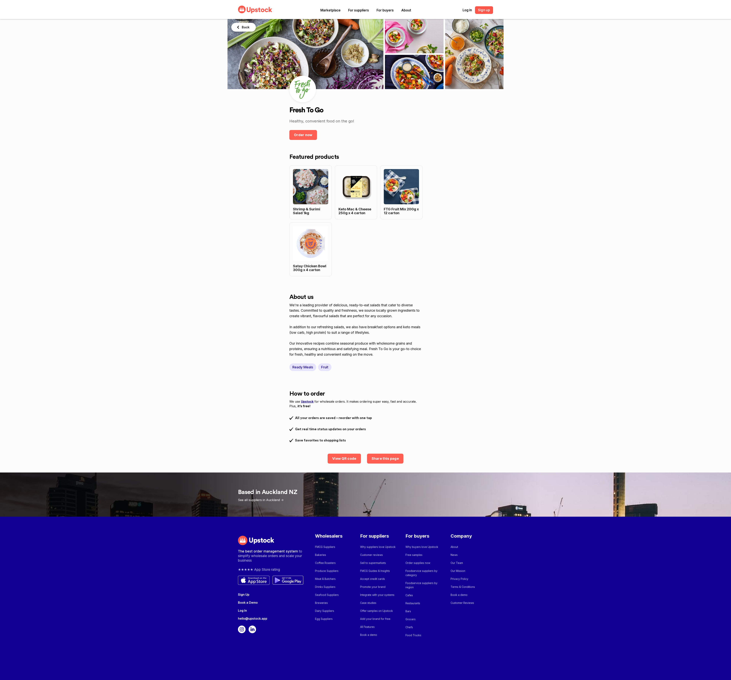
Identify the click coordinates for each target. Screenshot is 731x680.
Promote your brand (372, 586)
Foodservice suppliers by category (421, 573)
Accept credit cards (372, 578)
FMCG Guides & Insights (375, 570)
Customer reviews (371, 554)
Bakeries (320, 554)
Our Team (457, 562)
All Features (367, 626)
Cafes (409, 595)
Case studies (368, 602)
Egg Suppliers (324, 618)
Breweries (321, 602)
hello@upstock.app (252, 618)
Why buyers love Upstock (421, 546)
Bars (408, 611)
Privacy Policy (459, 578)
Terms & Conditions (463, 586)
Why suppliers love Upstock (378, 546)
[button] (330, 10)
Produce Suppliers (326, 570)
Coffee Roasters (325, 562)
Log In (242, 610)
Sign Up (243, 594)
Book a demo (368, 634)
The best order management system (268, 551)
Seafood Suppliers (327, 594)
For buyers (385, 10)
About (406, 10)
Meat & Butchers (325, 578)
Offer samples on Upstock (376, 610)
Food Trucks (413, 635)
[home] (255, 9)
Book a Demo (248, 602)
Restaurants (412, 603)
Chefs (409, 627)
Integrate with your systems (377, 594)
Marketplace (330, 10)
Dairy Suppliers (324, 610)
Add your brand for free (375, 618)
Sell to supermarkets (373, 562)
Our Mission (458, 570)
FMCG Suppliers (325, 546)
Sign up (484, 10)
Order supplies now (417, 562)
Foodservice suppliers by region (421, 585)
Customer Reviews (462, 602)
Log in (467, 10)
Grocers (410, 619)
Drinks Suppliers (325, 586)
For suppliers (358, 10)
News (454, 554)
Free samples (413, 554)
